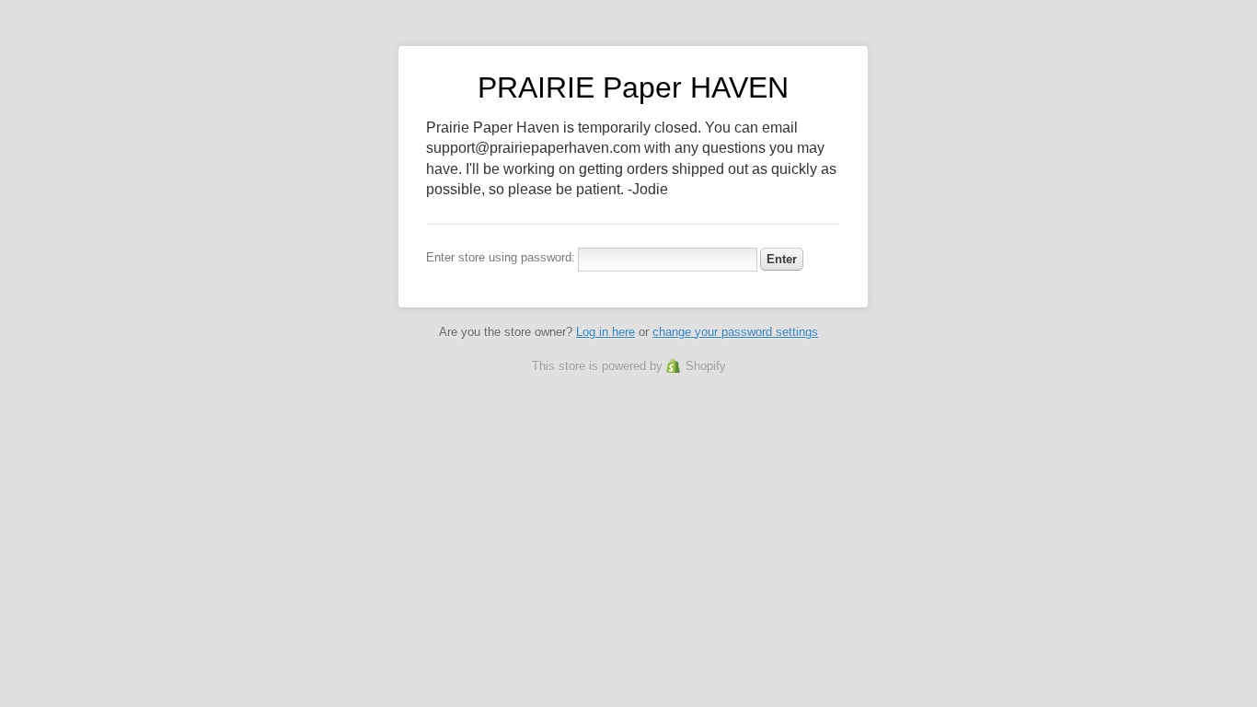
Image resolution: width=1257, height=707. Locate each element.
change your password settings (735, 332)
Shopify (706, 366)
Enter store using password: (500, 257)
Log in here (605, 332)
